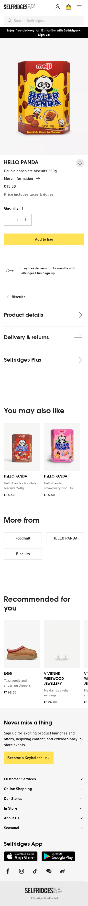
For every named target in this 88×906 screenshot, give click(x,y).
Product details (23, 314)
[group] (44, 461)
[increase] (25, 220)
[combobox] (48, 20)
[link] (21, 485)
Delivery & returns (26, 337)
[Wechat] (49, 874)
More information (18, 178)
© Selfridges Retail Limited (44, 898)
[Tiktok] (35, 874)
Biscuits (18, 297)
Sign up (44, 35)
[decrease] (10, 220)
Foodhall (23, 538)
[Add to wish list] (80, 163)
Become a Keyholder (24, 757)
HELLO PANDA (21, 162)
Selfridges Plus (22, 359)
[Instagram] (21, 874)
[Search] (10, 20)
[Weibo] (62, 874)
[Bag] (68, 7)
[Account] (58, 7)
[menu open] (79, 7)
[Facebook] (8, 874)
